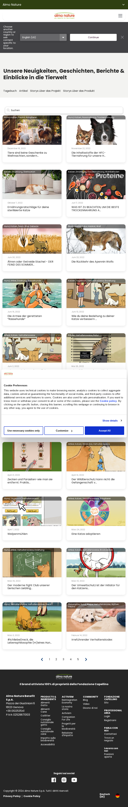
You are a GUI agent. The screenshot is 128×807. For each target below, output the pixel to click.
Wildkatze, (87, 444)
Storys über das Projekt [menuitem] (45, 91)
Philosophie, (74, 604)
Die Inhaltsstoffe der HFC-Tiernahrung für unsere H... (89, 154)
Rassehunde (34, 280)
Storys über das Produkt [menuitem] (79, 91)
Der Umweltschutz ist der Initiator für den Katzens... (96, 586)
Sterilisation (29, 171)
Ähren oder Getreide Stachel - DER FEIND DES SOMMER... (30, 263)
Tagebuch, (81, 280)
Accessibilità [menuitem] (48, 744)
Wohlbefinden (112, 171)
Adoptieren (31, 117)
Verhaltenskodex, (36, 604)
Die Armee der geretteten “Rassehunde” (25, 317)
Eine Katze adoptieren (86, 534)
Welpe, (90, 604)
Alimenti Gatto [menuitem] (45, 704)
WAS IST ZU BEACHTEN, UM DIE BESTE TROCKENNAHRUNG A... (95, 208)
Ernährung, (17, 171)
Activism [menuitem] (66, 713)
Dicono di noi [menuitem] (90, 708)
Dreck (48, 604)
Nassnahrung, (89, 117)
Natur (96, 335)
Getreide (34, 226)
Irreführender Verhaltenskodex (92, 640)
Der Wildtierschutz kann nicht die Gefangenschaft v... (93, 480)
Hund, (7, 117)
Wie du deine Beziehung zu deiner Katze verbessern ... (93, 317)
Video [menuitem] (86, 704)
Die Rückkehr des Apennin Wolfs (93, 262)
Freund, (22, 117)
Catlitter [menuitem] (45, 715)
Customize (62, 430)
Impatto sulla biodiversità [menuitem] (48, 739)
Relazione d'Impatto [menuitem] (67, 734)
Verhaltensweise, (95, 280)
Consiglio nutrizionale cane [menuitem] (47, 731)
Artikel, (13, 280)
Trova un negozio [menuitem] (109, 739)
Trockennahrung (105, 117)
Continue (93, 37)
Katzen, (14, 117)
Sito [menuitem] (106, 702)
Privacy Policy (12, 796)
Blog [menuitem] (85, 700)
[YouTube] (74, 782)
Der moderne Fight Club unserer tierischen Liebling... (29, 586)
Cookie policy (108, 400)
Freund (71, 606)
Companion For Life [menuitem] (68, 718)
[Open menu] (120, 16)
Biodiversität (106, 549)
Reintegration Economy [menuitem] (69, 701)
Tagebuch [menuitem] (10, 91)
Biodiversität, (74, 226)
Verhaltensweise (26, 335)
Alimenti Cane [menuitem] (45, 710)
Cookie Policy (32, 796)
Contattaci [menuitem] (110, 734)
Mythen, (115, 604)
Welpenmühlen (18, 534)
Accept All (104, 430)
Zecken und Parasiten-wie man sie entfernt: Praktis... (30, 480)
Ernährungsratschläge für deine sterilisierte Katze (28, 208)
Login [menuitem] (107, 716)
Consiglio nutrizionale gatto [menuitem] (47, 722)
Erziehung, (22, 280)
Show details (110, 420)
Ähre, (26, 226)
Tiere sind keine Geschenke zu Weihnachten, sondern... (27, 154)
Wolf (98, 226)
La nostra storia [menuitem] (67, 708)
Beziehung (110, 280)
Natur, (85, 226)
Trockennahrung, (96, 171)
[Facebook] (54, 782)
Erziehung (39, 549)
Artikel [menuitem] (23, 91)
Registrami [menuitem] (110, 720)
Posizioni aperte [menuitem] (109, 755)
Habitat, (92, 226)
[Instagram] (64, 782)
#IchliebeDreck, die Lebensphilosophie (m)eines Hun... (30, 641)
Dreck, (21, 226)
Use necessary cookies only (23, 430)
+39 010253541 (15, 711)
